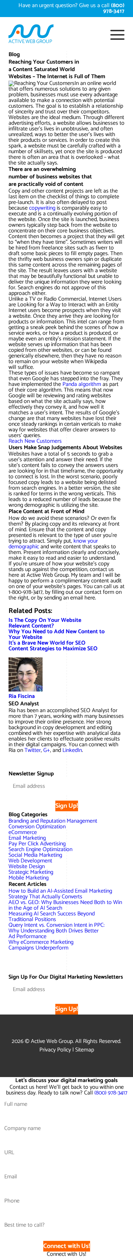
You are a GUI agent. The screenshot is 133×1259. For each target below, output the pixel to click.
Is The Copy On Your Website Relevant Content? (45, 623)
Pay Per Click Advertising (37, 844)
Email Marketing (27, 838)
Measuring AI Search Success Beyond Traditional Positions (52, 916)
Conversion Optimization (37, 827)
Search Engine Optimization (40, 849)
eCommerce (23, 832)
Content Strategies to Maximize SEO (53, 648)
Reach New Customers (35, 441)
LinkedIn (72, 750)
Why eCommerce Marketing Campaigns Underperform (41, 945)
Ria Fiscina (22, 696)
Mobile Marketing (29, 878)
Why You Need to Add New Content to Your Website (57, 634)
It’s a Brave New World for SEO (47, 643)
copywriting (42, 208)
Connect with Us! (66, 1246)
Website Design (27, 866)
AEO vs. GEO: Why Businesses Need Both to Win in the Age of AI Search (65, 905)
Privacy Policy (55, 1050)
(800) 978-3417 (110, 1093)
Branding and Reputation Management (53, 821)
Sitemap (84, 1050)
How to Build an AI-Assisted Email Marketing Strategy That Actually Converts (60, 894)
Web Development (30, 861)
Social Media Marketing (35, 855)
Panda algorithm (81, 384)
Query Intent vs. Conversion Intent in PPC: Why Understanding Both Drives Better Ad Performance (57, 930)
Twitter (32, 750)
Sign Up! (66, 806)
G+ (46, 750)
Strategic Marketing (31, 872)
